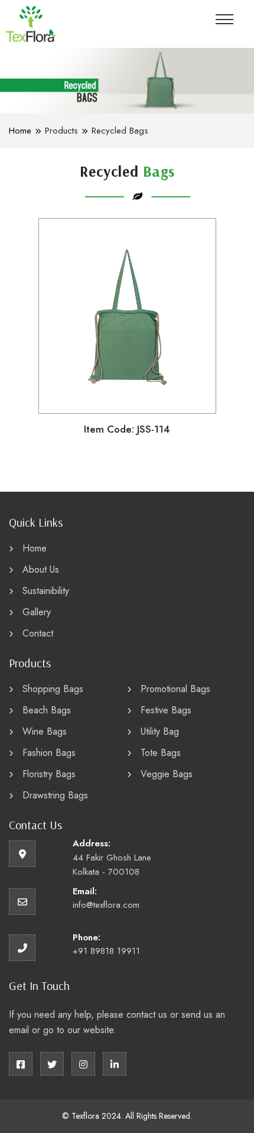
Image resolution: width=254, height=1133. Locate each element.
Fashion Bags (49, 752)
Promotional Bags (175, 689)
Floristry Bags (49, 774)
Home (20, 130)
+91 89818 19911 (106, 950)
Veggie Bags (167, 774)
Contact (37, 633)
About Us (40, 569)
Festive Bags (166, 710)
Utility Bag (160, 731)
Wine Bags (44, 731)
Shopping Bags (52, 689)
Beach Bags (46, 710)
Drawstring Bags (55, 795)
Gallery (36, 612)
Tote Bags (161, 752)
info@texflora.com (106, 904)
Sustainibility (45, 591)
